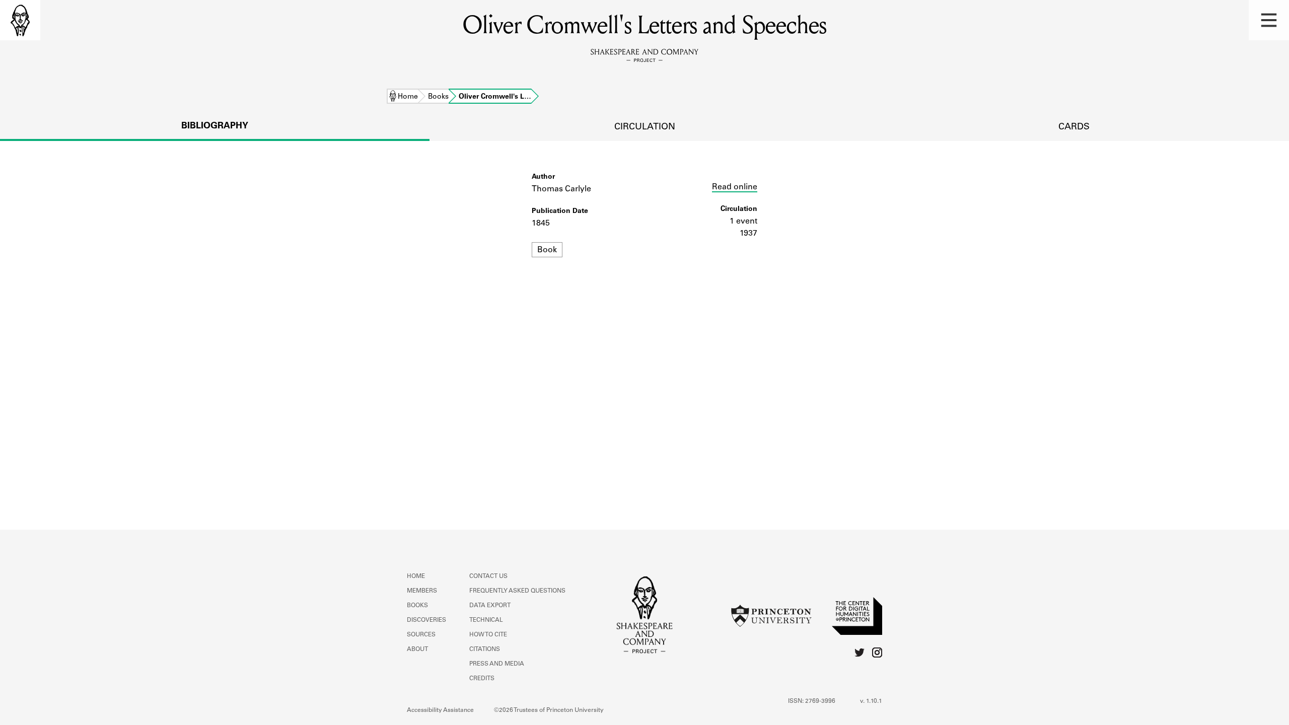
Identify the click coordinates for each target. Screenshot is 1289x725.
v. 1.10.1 (871, 701)
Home (408, 97)
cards (1074, 127)
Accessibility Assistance (440, 710)
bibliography (214, 126)
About (417, 649)
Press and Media (496, 664)
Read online (734, 187)
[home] (20, 20)
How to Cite (488, 635)
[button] (1269, 20)
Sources (421, 635)
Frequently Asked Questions (517, 591)
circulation (644, 127)
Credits (481, 679)
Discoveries (426, 620)
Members (422, 591)
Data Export (490, 606)
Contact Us (488, 576)
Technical (486, 620)
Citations (484, 649)
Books (438, 97)
